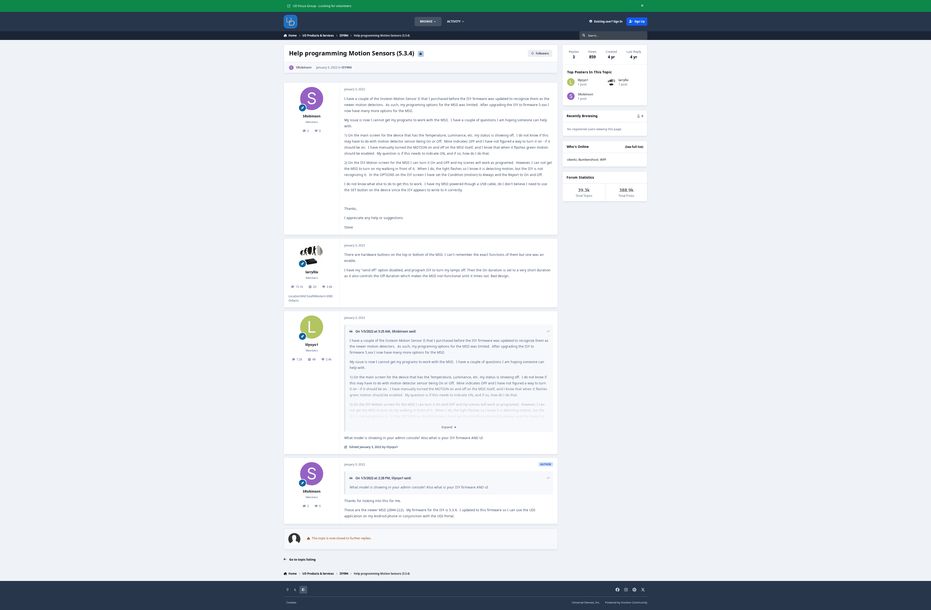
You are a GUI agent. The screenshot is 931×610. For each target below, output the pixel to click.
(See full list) (634, 147)
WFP (603, 160)
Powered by (626, 602)
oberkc (572, 160)
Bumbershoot (588, 160)
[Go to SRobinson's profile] (291, 67)
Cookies (291, 602)
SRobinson (304, 67)
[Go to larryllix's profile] (311, 254)
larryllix (311, 272)
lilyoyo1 (311, 344)
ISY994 (347, 67)
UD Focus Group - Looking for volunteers (322, 6)
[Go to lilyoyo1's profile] (311, 327)
